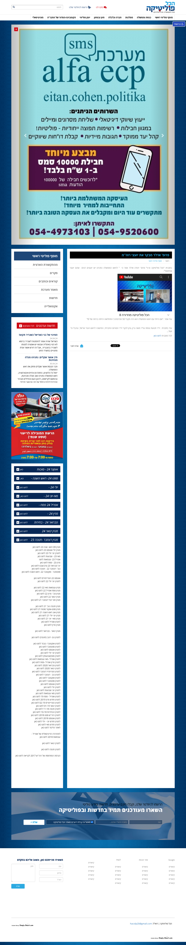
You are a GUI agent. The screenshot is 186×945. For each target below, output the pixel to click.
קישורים (118, 897)
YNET (118, 874)
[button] (23, 139)
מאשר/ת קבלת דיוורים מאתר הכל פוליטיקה (72, 836)
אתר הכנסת (143, 874)
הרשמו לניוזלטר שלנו (78, 7)
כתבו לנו (100, 7)
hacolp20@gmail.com (141, 937)
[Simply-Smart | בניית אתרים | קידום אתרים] (22, 936)
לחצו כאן (157, 344)
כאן (21, 484)
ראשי (167, 270)
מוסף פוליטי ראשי (155, 270)
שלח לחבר (74, 355)
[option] (37, 354)
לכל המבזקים (28, 334)
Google (171, 874)
